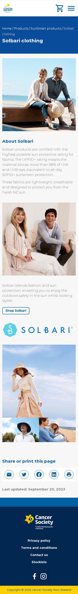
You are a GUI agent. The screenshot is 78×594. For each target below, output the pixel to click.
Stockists (39, 562)
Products (21, 28)
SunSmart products (46, 28)
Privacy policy (39, 540)
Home (7, 28)
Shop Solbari (15, 310)
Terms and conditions (39, 548)
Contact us (39, 555)
